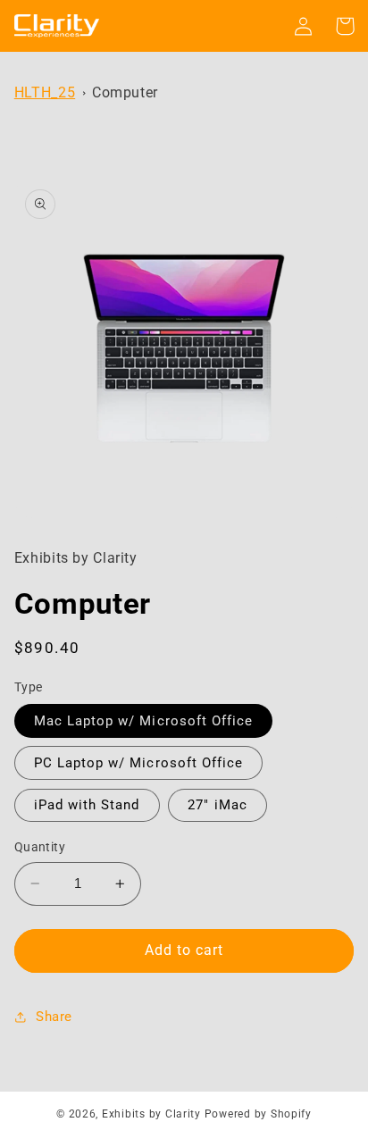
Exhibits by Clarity (151, 1114)
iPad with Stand (87, 805)
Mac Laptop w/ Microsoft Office (144, 721)
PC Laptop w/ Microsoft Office (138, 763)
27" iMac (217, 805)
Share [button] (54, 1017)
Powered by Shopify (258, 1114)
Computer (125, 92)
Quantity (39, 847)
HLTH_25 (44, 92)
